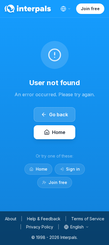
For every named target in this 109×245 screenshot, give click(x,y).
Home (41, 169)
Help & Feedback (43, 218)
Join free (90, 8)
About (10, 218)
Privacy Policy (39, 226)
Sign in (73, 169)
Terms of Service (87, 218)
